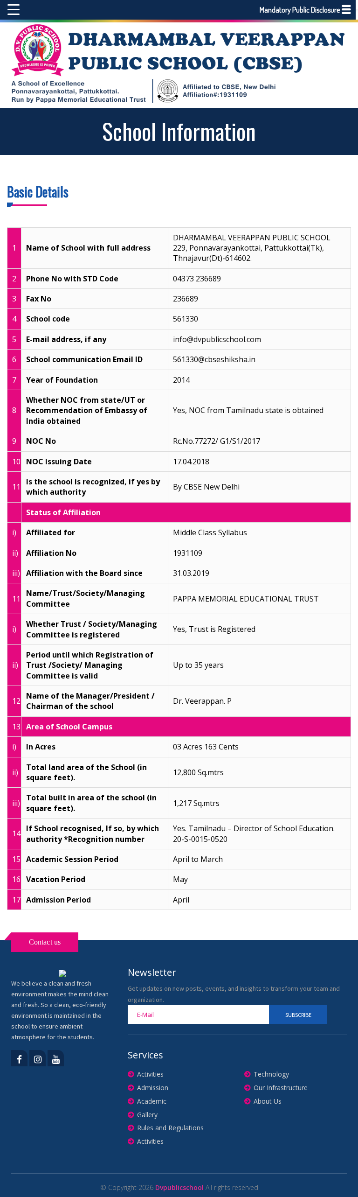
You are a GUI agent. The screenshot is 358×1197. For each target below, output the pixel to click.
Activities (150, 1074)
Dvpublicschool (179, 1187)
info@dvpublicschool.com (217, 339)
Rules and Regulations (170, 1127)
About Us (268, 1101)
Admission (152, 1087)
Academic (151, 1101)
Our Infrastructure (281, 1087)
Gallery (147, 1114)
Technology (271, 1074)
